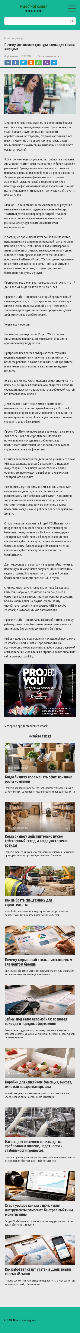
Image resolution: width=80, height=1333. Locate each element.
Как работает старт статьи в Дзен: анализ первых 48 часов (38, 1271)
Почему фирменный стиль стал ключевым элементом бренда (38, 961)
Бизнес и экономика (48, 56)
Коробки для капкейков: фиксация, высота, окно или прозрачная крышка (38, 1084)
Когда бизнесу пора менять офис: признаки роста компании (38, 779)
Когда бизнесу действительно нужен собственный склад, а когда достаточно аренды (36, 840)
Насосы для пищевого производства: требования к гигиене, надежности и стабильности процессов (34, 1146)
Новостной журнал (33, 6)
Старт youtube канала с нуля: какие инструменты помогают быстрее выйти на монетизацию (39, 1210)
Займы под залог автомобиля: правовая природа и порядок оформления (36, 1021)
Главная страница (13, 38)
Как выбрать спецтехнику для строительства (28, 902)
